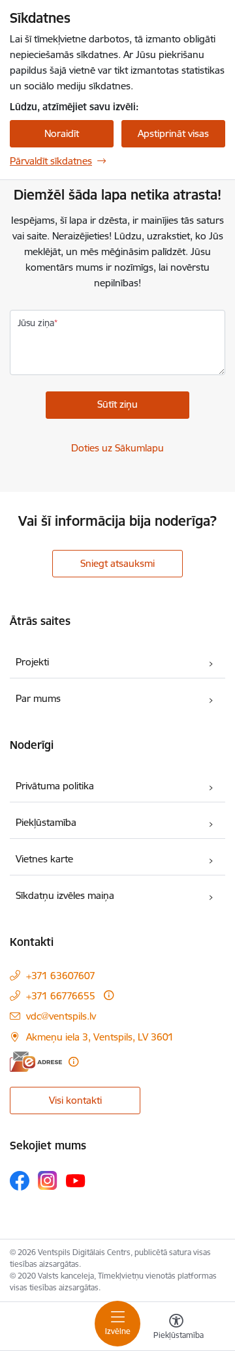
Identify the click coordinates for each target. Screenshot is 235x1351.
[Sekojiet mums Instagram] (47, 1180)
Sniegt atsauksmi (117, 563)
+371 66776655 (60, 996)
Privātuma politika (55, 786)
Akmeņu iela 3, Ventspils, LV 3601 (100, 1037)
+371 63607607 (60, 975)
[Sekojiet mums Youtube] (76, 1180)
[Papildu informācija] (109, 995)
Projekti (32, 662)
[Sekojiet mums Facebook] (19, 1181)
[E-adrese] (36, 1061)
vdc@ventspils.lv (61, 1016)
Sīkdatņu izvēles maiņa (65, 895)
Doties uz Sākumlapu (117, 448)
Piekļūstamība (46, 822)
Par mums (38, 698)
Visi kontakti (75, 1100)
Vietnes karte (44, 859)
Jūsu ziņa (36, 323)
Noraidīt (61, 133)
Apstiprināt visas (173, 133)
